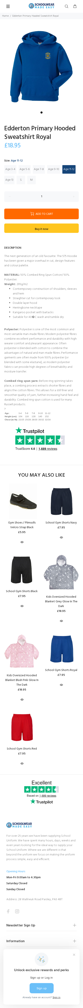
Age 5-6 (25, 169)
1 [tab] (41, 112)
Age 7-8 (39, 169)
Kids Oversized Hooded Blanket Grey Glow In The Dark (61, 601)
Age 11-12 (68, 169)
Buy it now (41, 229)
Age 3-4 (10, 169)
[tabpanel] (41, 67)
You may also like (41, 475)
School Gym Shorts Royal (61, 670)
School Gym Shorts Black (22, 591)
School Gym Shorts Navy (61, 522)
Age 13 (9, 179)
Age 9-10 (53, 169)
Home (5, 16)
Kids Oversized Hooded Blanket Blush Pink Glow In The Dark (22, 680)
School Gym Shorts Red (22, 748)
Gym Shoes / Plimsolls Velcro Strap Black (22, 525)
